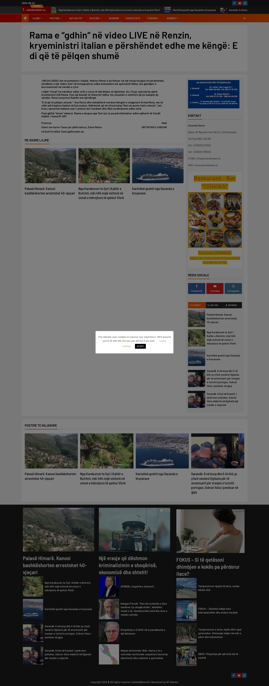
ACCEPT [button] (140, 346)
